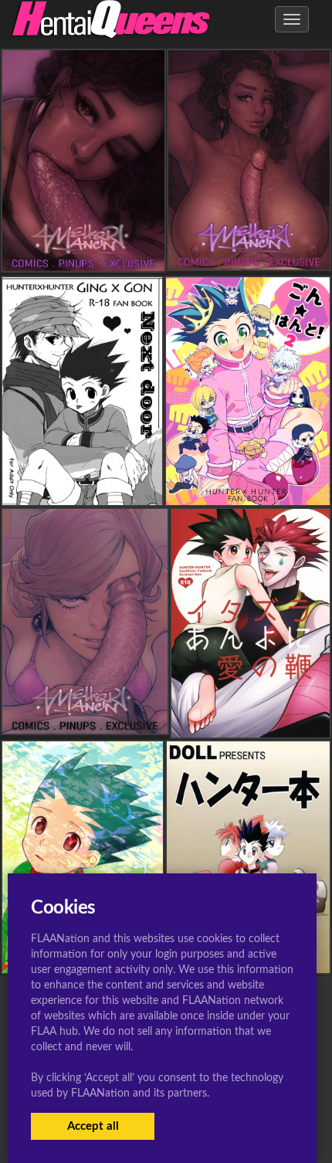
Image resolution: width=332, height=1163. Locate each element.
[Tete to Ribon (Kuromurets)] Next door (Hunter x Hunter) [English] (155, 493)
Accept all (93, 1126)
